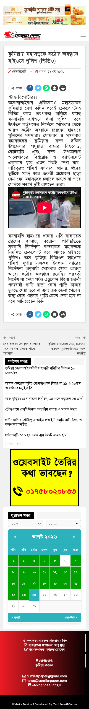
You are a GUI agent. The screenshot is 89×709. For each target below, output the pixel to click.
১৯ (55, 583)
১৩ (65, 572)
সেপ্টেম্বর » (71, 617)
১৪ (75, 572)
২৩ (24, 595)
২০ (65, 583)
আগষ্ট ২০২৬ (44, 537)
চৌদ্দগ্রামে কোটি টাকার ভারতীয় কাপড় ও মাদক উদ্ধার (41, 409)
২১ (75, 583)
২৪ (34, 595)
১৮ (44, 583)
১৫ (13, 583)
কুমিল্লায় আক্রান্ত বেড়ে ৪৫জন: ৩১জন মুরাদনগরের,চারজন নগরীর (67, 348)
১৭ (34, 583)
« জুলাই (16, 617)
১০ (34, 572)
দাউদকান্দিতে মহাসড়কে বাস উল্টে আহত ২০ (35, 435)
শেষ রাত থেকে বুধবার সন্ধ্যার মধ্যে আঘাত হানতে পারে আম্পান (21, 348)
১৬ (23, 583)
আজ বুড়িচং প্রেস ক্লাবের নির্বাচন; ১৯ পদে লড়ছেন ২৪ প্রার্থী (44, 398)
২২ (13, 595)
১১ (44, 572)
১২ (55, 572)
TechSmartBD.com (65, 704)
